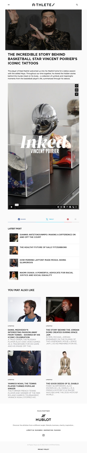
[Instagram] (43, 435)
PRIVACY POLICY (43, 449)
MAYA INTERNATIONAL (52, 444)
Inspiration (48, 430)
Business (39, 430)
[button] (9, 4)
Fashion (57, 430)
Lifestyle (11, 326)
